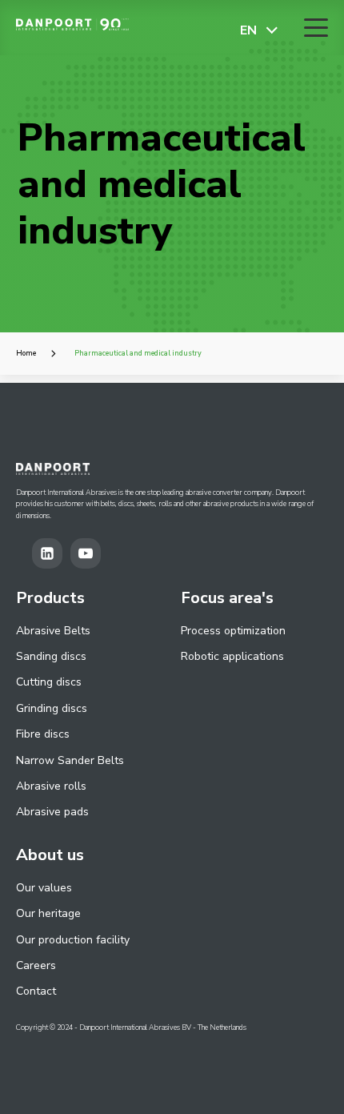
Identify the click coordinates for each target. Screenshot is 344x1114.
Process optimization (233, 630)
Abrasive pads (52, 811)
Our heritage (48, 913)
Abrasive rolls (51, 786)
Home (26, 353)
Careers (36, 965)
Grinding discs (51, 708)
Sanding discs (51, 656)
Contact (36, 991)
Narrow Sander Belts (70, 760)
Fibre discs (43, 734)
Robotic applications (232, 656)
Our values (44, 887)
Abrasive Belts (53, 630)
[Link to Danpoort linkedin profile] (51, 553)
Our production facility (73, 939)
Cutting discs (49, 682)
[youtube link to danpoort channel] (89, 553)
